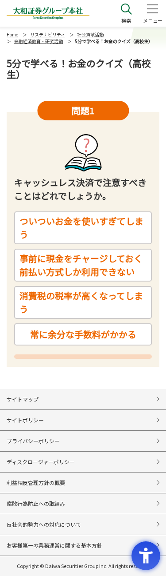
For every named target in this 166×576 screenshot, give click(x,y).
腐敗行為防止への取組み (36, 503)
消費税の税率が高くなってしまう (81, 302)
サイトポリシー (25, 420)
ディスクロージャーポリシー (41, 461)
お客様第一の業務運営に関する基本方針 (54, 545)
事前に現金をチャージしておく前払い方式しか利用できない (81, 265)
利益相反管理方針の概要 (36, 482)
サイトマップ (23, 399)
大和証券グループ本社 (48, 13)
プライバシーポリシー (33, 441)
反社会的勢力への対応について (44, 524)
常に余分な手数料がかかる (83, 334)
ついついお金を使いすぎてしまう (81, 228)
